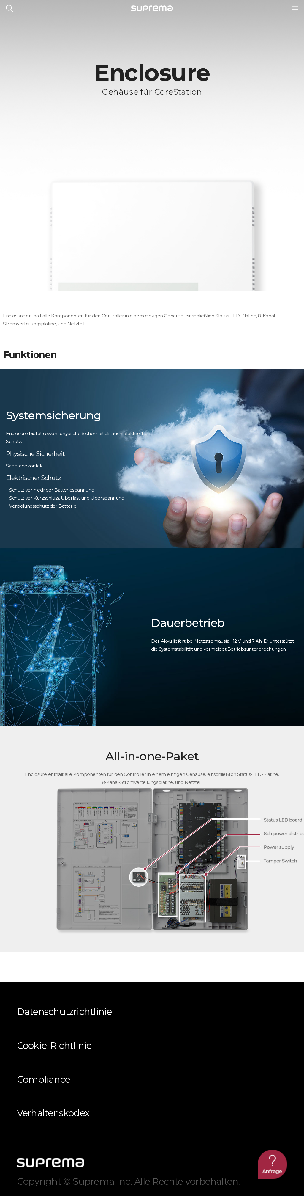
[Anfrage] (272, 1164)
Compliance (43, 1079)
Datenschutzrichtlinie (64, 1011)
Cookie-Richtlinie (54, 1045)
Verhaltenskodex (53, 1113)
